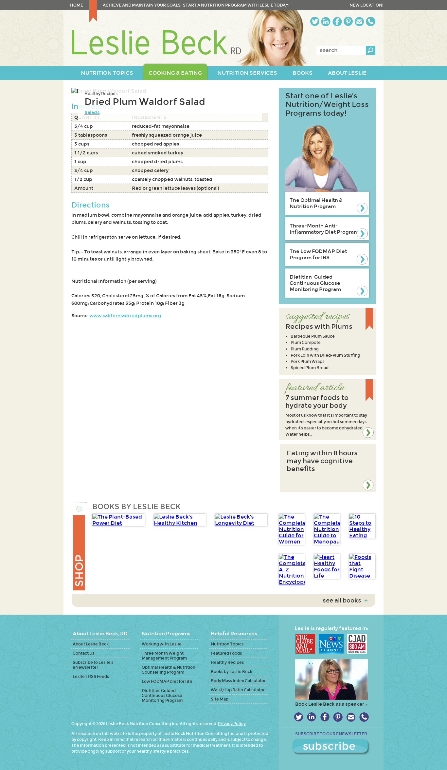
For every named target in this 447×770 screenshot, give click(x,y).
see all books (345, 600)
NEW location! (366, 5)
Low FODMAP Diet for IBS (167, 681)
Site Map (219, 699)
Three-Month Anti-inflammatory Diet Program (324, 229)
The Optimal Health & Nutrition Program (316, 203)
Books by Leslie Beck (231, 671)
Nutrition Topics (227, 644)
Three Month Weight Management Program (164, 656)
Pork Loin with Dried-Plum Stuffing (325, 355)
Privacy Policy (232, 723)
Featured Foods (226, 653)
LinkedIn (326, 21)
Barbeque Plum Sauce (313, 336)
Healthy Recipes (100, 93)
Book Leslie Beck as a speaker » (331, 704)
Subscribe (331, 747)
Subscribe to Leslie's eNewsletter (93, 665)
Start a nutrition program (215, 5)
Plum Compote (306, 342)
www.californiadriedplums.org (125, 316)
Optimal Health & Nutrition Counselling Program (168, 670)
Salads (91, 112)
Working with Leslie (162, 644)
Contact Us (83, 653)
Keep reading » (327, 409)
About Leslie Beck (91, 644)
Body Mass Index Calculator (238, 680)
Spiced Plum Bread (310, 367)
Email (359, 21)
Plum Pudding (305, 348)
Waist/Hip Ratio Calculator (238, 689)
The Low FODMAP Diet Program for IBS (318, 254)
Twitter (314, 21)
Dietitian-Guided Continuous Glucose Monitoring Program (315, 283)
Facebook (337, 21)
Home (76, 5)
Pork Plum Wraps (307, 361)
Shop (80, 547)
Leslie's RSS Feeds (91, 676)
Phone (370, 21)
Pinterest (348, 21)
